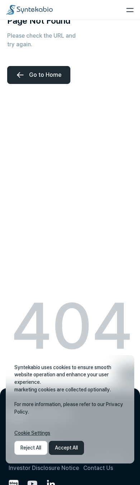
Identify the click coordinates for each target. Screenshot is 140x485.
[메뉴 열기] (130, 10)
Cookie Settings (32, 433)
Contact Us (98, 468)
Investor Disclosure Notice (44, 468)
